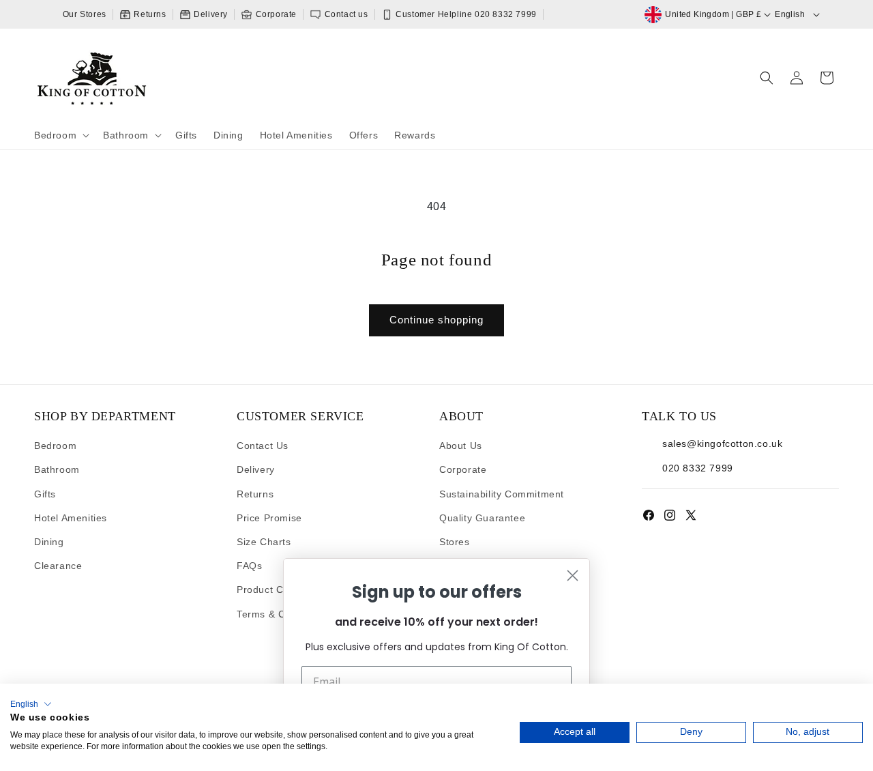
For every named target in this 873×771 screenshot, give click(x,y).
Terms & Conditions (282, 614)
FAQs (249, 565)
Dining (49, 541)
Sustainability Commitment (501, 494)
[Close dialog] (573, 575)
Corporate (275, 14)
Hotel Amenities (70, 517)
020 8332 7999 (697, 468)
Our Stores (84, 14)
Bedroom (55, 445)
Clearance (58, 565)
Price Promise (269, 517)
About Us (460, 445)
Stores (454, 541)
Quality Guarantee (482, 517)
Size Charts (264, 541)
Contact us (345, 14)
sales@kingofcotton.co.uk (722, 443)
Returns (149, 14)
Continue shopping (436, 319)
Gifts (45, 494)
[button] (60, 135)
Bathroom (57, 469)
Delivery (210, 14)
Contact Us (262, 445)
